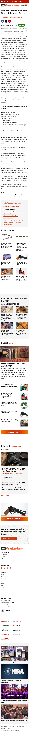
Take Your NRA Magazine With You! (12, 662)
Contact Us (3, 556)
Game (5, 17)
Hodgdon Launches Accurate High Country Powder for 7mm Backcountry (8, 396)
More (10, 343)
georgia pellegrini (8, 203)
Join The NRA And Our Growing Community (11, 681)
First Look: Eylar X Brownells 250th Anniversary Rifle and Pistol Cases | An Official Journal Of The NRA (14, 489)
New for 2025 (4, 495)
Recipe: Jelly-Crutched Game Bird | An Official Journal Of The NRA (7, 332)
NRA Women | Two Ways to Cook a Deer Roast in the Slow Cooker (21, 316)
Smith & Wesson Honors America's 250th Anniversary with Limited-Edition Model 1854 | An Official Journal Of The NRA (13, 482)
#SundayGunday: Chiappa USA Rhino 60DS (9, 412)
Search (2, 563)
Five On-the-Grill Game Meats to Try (14, 220)
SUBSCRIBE (9, 538)
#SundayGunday (6, 501)
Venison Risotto (8, 218)
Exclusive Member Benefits (7, 602)
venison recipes (17, 203)
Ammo (2, 577)
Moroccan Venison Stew (10, 216)
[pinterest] (9, 20)
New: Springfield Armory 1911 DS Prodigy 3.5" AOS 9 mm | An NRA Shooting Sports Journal (13, 470)
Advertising (4, 554)
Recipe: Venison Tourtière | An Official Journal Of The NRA (21, 332)
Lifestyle (15, 17)
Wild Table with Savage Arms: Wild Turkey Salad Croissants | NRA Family (6, 317)
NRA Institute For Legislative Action (9, 593)
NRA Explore (4, 595)
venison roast (7, 205)
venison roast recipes (16, 205)
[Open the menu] (26, 5)
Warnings (3, 728)
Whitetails (10, 17)
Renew (15, 1)
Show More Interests (17, 519)
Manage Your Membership (7, 607)
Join (12, 1)
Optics (2, 583)
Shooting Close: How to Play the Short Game (9, 420)
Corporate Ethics (20, 726)
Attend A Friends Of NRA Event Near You (14, 721)
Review (6, 381)
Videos (2, 587)
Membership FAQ (5, 605)
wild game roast (14, 206)
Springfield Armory (7, 473)
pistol (14, 473)
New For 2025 (5, 450)
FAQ (2, 559)
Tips (2, 585)
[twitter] (6, 20)
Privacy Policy (4, 726)
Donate (20, 1)
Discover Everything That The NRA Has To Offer (14, 701)
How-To (20, 17)
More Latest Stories (18, 432)
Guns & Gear (4, 579)
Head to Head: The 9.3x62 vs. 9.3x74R (13, 365)
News (2, 17)
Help (2, 561)
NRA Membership (5, 600)
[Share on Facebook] (2, 20)
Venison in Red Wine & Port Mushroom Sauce (11, 213)
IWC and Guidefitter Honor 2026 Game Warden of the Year (9, 403)
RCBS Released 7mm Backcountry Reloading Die (9, 385)
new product (19, 473)
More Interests (16, 446)
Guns (2, 581)
